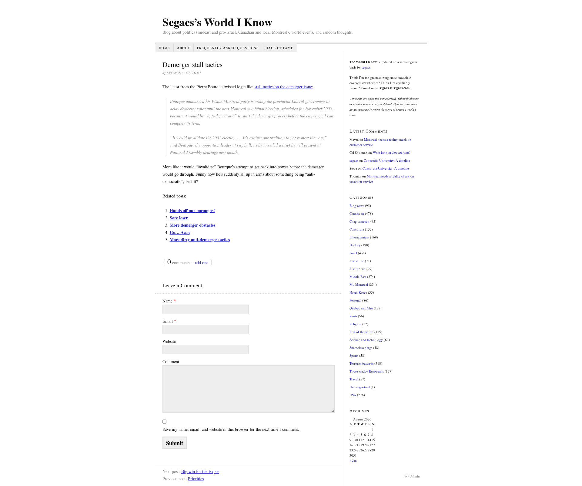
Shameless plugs (361, 347)
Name (169, 301)
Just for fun (358, 268)
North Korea (358, 292)
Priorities (196, 478)
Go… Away (180, 232)
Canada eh (357, 213)
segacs (366, 67)
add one (201, 262)
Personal (355, 300)
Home (164, 48)
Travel (354, 379)
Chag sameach (360, 221)
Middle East (358, 276)
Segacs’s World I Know (217, 22)
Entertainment (359, 237)
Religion (355, 324)
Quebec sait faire (361, 308)
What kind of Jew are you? (391, 152)
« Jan (353, 460)
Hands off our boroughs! (192, 210)
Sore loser (179, 217)
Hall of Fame (279, 48)
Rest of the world (361, 331)
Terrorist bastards (361, 363)
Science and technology (366, 339)
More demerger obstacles (192, 225)
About (183, 48)
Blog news (357, 205)
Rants (353, 316)
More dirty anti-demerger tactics (200, 239)
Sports (354, 355)
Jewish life (357, 260)
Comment (170, 361)
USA (353, 395)
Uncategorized (360, 387)
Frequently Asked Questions (228, 48)
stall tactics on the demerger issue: (284, 86)
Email (169, 321)
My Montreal (359, 284)
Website (169, 341)
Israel (353, 253)
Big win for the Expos (200, 471)
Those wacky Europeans (367, 371)
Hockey (355, 245)
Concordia (357, 229)
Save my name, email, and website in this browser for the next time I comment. (230, 429)
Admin (412, 476)
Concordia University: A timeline (387, 160)
